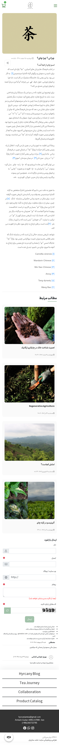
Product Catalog (29, 701)
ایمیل (54, 558)
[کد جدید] (7, 610)
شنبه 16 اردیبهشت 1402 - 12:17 (38, 642)
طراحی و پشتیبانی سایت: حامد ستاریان (43, 740)
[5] (8, 198)
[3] (35, 158)
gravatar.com (23, 634)
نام (55, 544)
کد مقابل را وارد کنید (48, 604)
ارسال (29, 619)
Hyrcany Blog (29, 674)
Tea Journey (29, 683)
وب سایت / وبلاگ (49, 571)
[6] (49, 224)
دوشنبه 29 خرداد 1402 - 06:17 (21, 657)
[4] (14, 158)
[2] (40, 154)
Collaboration (29, 692)
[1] (12, 73)
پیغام (54, 584)
